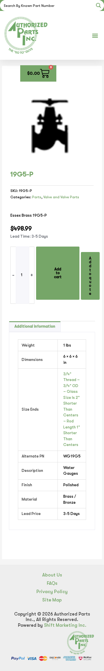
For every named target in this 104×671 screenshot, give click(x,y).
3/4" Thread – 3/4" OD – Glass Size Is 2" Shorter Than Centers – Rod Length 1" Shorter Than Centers (71, 409)
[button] (95, 35)
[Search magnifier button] (98, 5)
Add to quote (90, 276)
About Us (52, 575)
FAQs (52, 583)
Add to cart (58, 273)
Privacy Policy (52, 591)
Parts (36, 197)
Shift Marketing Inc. (65, 625)
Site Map (52, 600)
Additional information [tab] (34, 326)
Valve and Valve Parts (61, 197)
